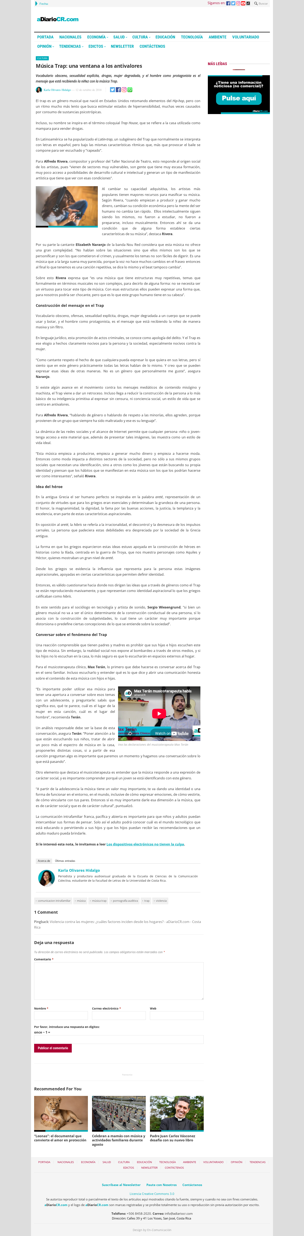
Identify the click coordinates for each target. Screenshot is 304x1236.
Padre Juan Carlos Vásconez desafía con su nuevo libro (172, 1138)
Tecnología (192, 37)
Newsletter (122, 46)
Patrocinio (127, 1074)
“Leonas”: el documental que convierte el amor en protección (60, 1138)
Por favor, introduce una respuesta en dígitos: (67, 1027)
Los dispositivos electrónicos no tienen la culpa (145, 844)
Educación (165, 37)
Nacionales (70, 37)
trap (147, 901)
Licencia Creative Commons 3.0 (152, 1194)
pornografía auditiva (125, 901)
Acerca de (44, 860)
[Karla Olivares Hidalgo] (46, 885)
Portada (45, 37)
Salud (119, 37)
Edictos (96, 46)
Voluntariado (245, 37)
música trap (99, 901)
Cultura (140, 37)
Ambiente (217, 37)
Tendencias (70, 46)
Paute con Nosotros (161, 1185)
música (81, 901)
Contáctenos (152, 46)
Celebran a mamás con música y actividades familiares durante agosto (118, 1140)
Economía (96, 37)
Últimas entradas (65, 860)
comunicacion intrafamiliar (54, 901)
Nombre (41, 1008)
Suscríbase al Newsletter (121, 1185)
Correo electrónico (106, 1008)
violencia (161, 901)
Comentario (44, 959)
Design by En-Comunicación (152, 1230)
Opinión (44, 46)
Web (153, 1008)
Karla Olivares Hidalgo (57, 90)
